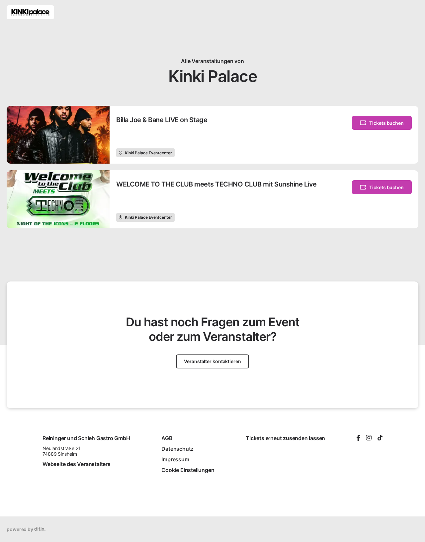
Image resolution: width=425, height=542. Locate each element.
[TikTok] (380, 438)
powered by (20, 529)
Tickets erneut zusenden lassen (285, 438)
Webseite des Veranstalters (76, 464)
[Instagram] (369, 438)
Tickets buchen (386, 123)
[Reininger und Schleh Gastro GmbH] (30, 12)
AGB (166, 438)
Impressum (175, 459)
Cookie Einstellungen (187, 470)
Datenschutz (177, 448)
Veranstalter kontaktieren (212, 361)
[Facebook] (358, 438)
